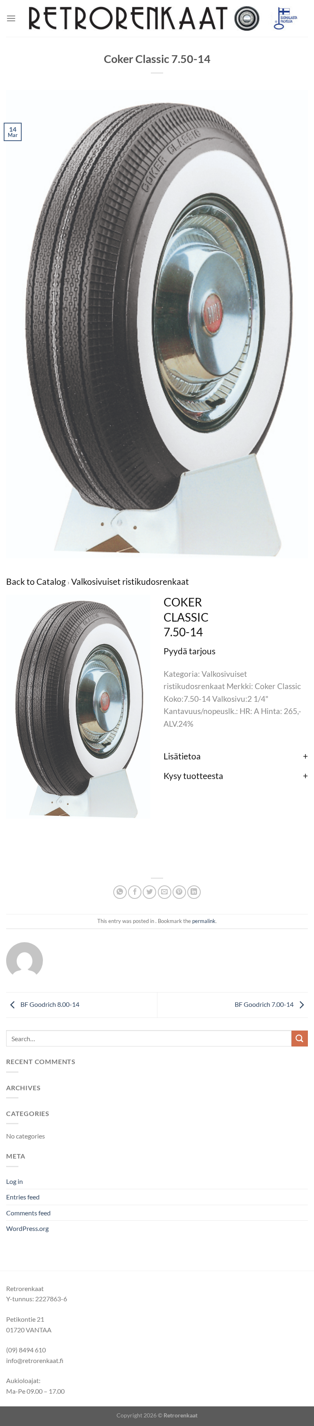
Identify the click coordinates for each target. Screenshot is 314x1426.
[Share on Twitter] (149, 892)
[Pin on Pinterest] (179, 892)
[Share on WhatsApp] (120, 892)
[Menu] (11, 18)
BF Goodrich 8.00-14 (49, 1004)
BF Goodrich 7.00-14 (265, 1004)
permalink (203, 921)
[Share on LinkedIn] (194, 892)
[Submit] (300, 1038)
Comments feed (28, 1213)
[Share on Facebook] (134, 892)
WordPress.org (27, 1228)
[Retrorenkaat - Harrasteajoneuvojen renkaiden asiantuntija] (162, 18)
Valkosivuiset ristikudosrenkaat (130, 581)
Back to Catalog (36, 581)
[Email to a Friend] (164, 892)
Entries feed (23, 1197)
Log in (14, 1181)
